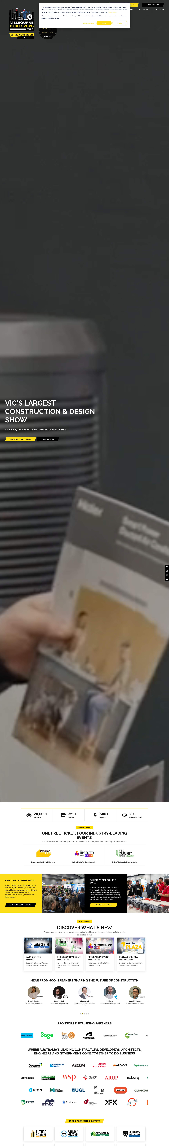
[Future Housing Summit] (69, 1133)
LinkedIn (167, 567)
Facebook (167, 579)
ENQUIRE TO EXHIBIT (103, 905)
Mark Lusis (34, 1001)
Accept (104, 23)
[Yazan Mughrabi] (59, 992)
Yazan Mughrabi (59, 1001)
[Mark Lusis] (34, 992)
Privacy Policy (112, 12)
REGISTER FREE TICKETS (20, 439)
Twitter (167, 575)
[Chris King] (110, 992)
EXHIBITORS (159, 9)
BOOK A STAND (153, 5)
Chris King (110, 1001)
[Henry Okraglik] (135, 992)
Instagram (167, 571)
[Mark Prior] (84, 992)
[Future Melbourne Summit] (38, 1133)
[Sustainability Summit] (100, 1133)
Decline (120, 23)
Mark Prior (84, 1001)
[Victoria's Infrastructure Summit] (131, 1133)
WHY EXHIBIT (144, 9)
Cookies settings (88, 23)
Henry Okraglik (135, 1001)
